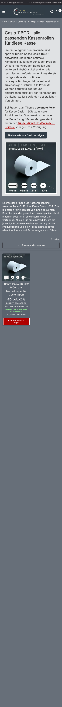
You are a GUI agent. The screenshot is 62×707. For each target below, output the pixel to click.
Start (4, 21)
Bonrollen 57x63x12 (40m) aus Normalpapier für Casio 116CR (16, 289)
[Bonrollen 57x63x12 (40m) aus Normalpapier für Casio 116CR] (16, 267)
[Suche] (52, 11)
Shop (12, 21)
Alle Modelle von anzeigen (26, 135)
